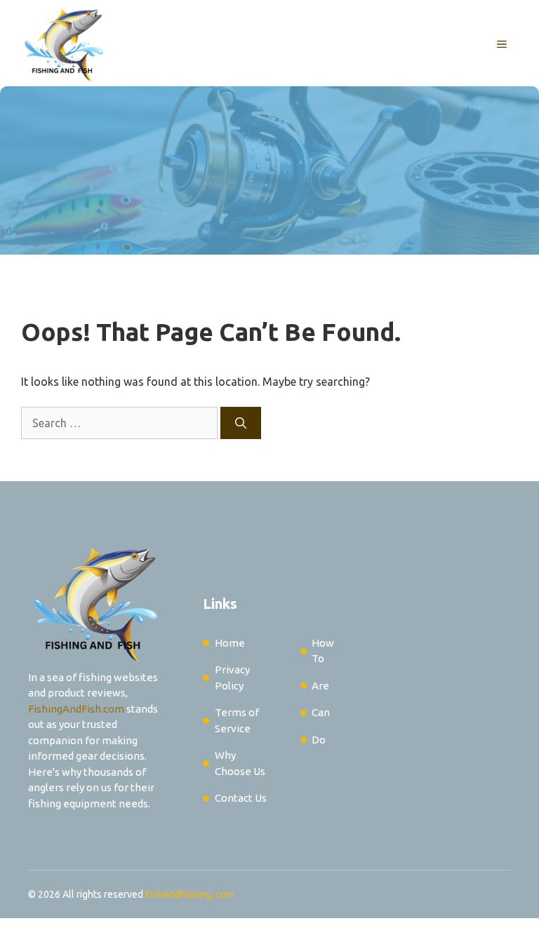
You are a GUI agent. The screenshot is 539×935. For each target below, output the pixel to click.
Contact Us (241, 798)
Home (230, 643)
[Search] (240, 423)
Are (320, 686)
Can (321, 712)
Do (319, 740)
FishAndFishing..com (189, 894)
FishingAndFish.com (76, 709)
